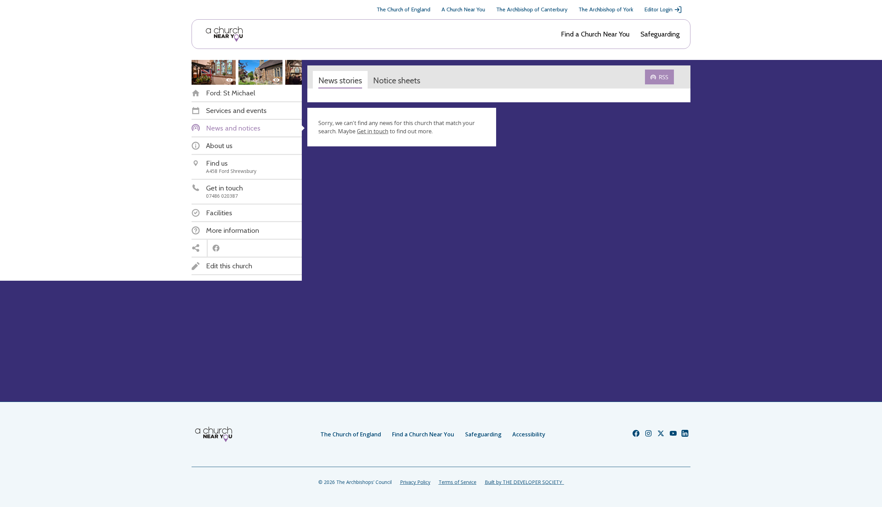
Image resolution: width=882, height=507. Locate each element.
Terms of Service (457, 482)
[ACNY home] (224, 34)
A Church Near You (463, 9)
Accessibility (528, 434)
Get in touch (372, 131)
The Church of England (403, 9)
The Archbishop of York (605, 9)
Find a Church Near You (595, 34)
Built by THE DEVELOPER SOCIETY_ (524, 482)
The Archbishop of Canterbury (531, 9)
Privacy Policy (415, 482)
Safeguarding (660, 34)
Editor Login (658, 9)
